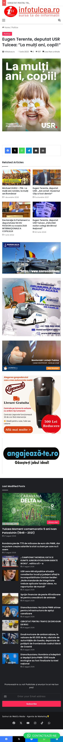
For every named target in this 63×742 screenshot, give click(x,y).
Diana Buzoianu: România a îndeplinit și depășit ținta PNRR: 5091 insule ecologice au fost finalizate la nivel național (41, 659)
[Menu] (3, 20)
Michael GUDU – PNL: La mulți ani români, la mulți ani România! (15, 191)
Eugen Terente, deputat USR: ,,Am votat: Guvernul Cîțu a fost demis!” (46, 191)
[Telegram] (29, 150)
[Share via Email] (36, 150)
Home (7, 27)
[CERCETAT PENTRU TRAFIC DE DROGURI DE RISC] (10, 625)
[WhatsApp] (22, 150)
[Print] (43, 150)
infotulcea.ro (9, 52)
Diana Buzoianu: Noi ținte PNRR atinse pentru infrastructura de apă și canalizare (41, 610)
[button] (41, 736)
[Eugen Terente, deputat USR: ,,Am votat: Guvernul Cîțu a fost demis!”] (47, 177)
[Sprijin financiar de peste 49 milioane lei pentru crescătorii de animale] (10, 598)
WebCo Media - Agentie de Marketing (29, 716)
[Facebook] (8, 150)
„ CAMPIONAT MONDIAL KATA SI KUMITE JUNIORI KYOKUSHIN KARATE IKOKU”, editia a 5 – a (39, 560)
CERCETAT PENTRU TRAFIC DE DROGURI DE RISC (29, 3)
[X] (15, 150)
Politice (15, 27)
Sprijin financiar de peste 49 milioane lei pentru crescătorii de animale (41, 596)
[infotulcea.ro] (31, 11)
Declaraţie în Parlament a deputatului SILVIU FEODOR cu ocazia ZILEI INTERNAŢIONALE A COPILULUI (16, 226)
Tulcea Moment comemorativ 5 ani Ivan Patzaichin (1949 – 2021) (29, 530)
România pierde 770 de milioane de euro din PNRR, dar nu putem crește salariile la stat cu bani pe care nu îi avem (31, 546)
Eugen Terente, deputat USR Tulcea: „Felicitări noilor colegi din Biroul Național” (45, 224)
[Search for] (59, 20)
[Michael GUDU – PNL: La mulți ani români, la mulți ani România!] (16, 177)
